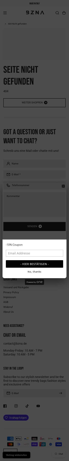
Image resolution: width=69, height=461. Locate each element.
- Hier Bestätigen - (34, 264)
